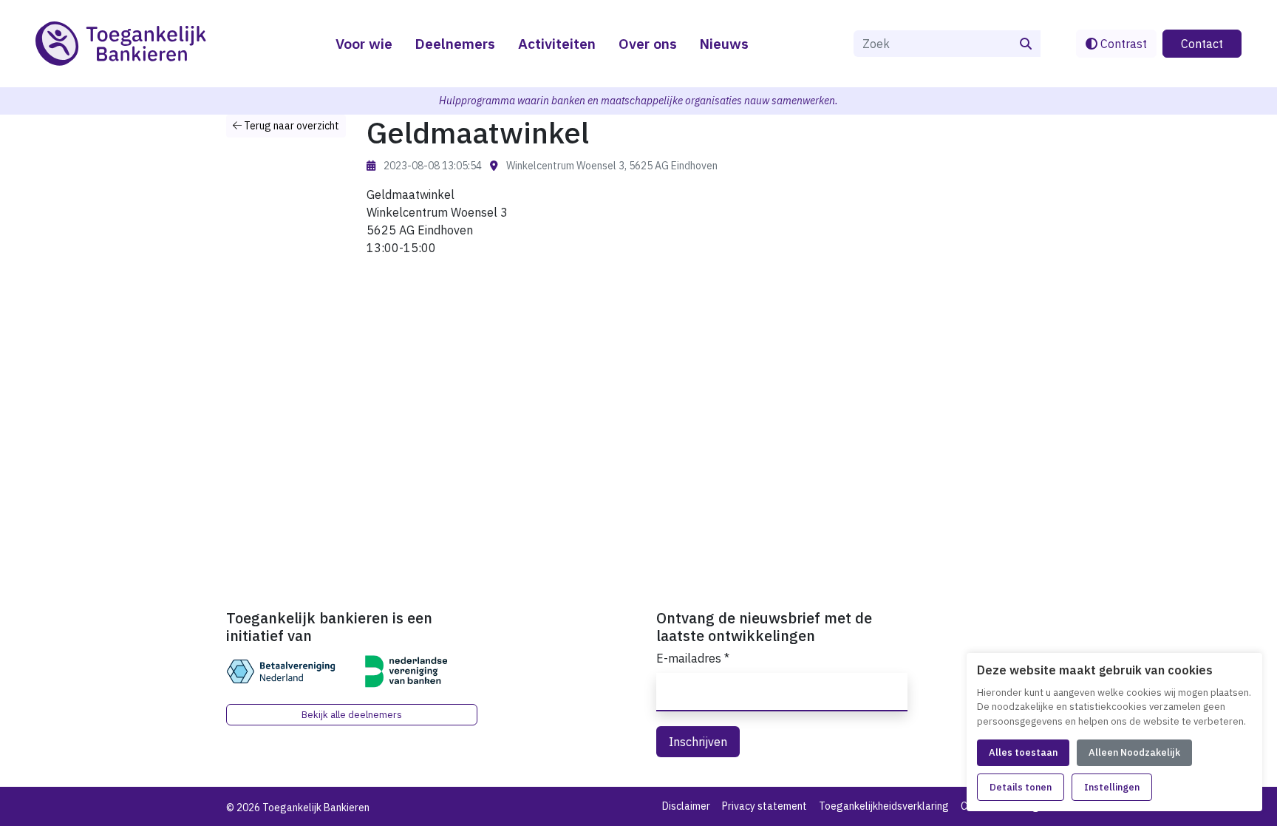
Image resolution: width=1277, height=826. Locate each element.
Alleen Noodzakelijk (1134, 752)
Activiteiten (557, 43)
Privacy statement (764, 806)
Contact (1202, 43)
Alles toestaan (1023, 752)
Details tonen (1021, 787)
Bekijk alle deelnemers (352, 714)
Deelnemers (455, 43)
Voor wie (364, 43)
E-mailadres (692, 658)
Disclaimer (686, 806)
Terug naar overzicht (290, 125)
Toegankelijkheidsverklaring (884, 806)
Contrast (1122, 43)
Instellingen (1112, 787)
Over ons (648, 43)
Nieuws (724, 43)
